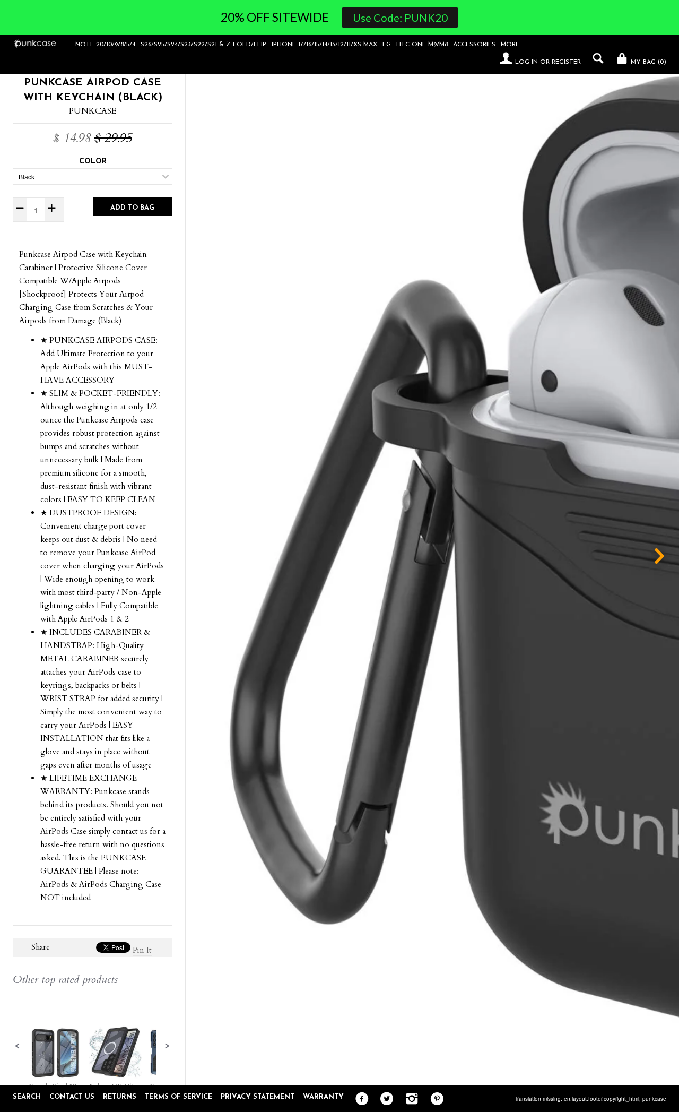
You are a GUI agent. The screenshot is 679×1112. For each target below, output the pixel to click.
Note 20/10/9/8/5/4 (105, 44)
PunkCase (92, 111)
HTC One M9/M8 (422, 44)
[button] (17, 1046)
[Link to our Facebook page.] (359, 1099)
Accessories (474, 44)
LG (386, 44)
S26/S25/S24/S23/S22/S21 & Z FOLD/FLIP (203, 44)
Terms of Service (178, 1096)
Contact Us (71, 1096)
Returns (119, 1096)
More (510, 44)
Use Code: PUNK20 (400, 17)
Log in (526, 62)
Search (27, 1096)
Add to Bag (132, 207)
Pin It (142, 950)
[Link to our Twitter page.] (384, 1099)
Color (93, 162)
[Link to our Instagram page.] (409, 1099)
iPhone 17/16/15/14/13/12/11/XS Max (324, 44)
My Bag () (647, 62)
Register (566, 62)
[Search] (595, 58)
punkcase (654, 1098)
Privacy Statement (257, 1096)
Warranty (323, 1096)
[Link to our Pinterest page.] (434, 1099)
